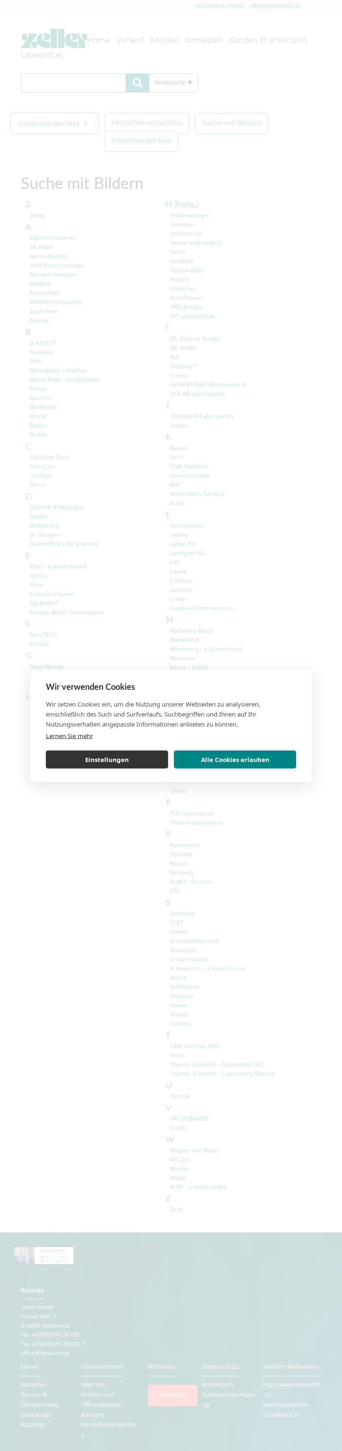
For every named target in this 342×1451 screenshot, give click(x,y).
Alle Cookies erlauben (235, 759)
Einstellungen (107, 759)
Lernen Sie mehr (69, 735)
